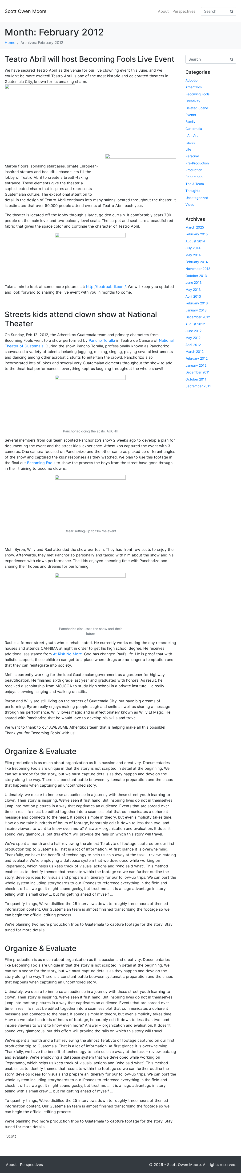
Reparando (193, 177)
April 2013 (193, 296)
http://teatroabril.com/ (106, 286)
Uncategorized (196, 198)
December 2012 (197, 317)
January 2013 (196, 310)
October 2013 (196, 276)
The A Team (194, 184)
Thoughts (192, 191)
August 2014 (195, 241)
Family (190, 122)
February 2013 (196, 303)
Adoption (192, 80)
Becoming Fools (41, 462)
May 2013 (193, 289)
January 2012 (195, 365)
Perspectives (184, 11)
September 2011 (198, 386)
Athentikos (193, 87)
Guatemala (193, 129)
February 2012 (196, 358)
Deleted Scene (196, 108)
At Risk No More (67, 654)
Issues (190, 142)
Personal (192, 156)
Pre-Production (197, 163)
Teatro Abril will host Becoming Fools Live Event (89, 59)
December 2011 (197, 372)
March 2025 (194, 227)
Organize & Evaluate (40, 751)
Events (190, 115)
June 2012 (193, 331)
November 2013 (197, 269)
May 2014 (193, 255)
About (163, 11)
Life (188, 149)
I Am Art (191, 135)
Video (189, 204)
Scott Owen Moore (26, 11)
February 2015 (196, 234)
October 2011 (195, 379)
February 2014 (196, 262)
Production (193, 170)
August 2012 (195, 324)
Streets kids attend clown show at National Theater (81, 319)
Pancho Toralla (102, 340)
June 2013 (193, 282)
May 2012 (193, 338)
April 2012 (193, 345)
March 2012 (194, 351)
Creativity (192, 101)
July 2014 (193, 248)
